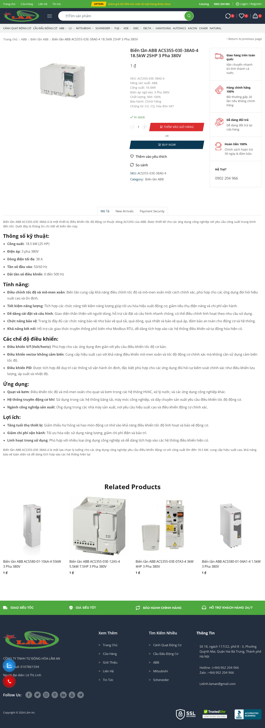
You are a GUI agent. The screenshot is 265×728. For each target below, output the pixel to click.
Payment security (152, 211)
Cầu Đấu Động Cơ (45, 28)
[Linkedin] (63, 695)
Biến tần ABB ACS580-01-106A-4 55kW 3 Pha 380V (32, 564)
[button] (98, 4)
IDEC (136, 28)
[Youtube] (72, 695)
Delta (147, 28)
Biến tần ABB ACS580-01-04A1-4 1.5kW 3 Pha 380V (231, 564)
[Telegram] (80, 695)
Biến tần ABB (39, 39)
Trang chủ (9, 4)
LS (70, 28)
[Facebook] (28, 695)
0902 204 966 (222, 4)
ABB (61, 28)
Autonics (179, 28)
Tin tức (57, 4)
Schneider (102, 28)
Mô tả (105, 211)
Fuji (116, 28)
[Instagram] (46, 695)
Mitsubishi (83, 28)
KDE (126, 28)
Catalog (204, 4)
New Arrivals (125, 211)
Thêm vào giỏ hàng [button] (29, 527)
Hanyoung (163, 28)
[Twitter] (37, 695)
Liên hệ (42, 4)
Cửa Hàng (27, 4)
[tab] (104, 211)
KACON (192, 28)
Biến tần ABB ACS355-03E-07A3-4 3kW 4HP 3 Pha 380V (165, 564)
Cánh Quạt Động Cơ (17, 28)
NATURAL (216, 28)
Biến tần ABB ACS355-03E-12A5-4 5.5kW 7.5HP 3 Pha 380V (94, 564)
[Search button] (189, 16)
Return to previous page (245, 39)
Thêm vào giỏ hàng (179, 127)
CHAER (203, 28)
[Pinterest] (55, 695)
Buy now (169, 145)
